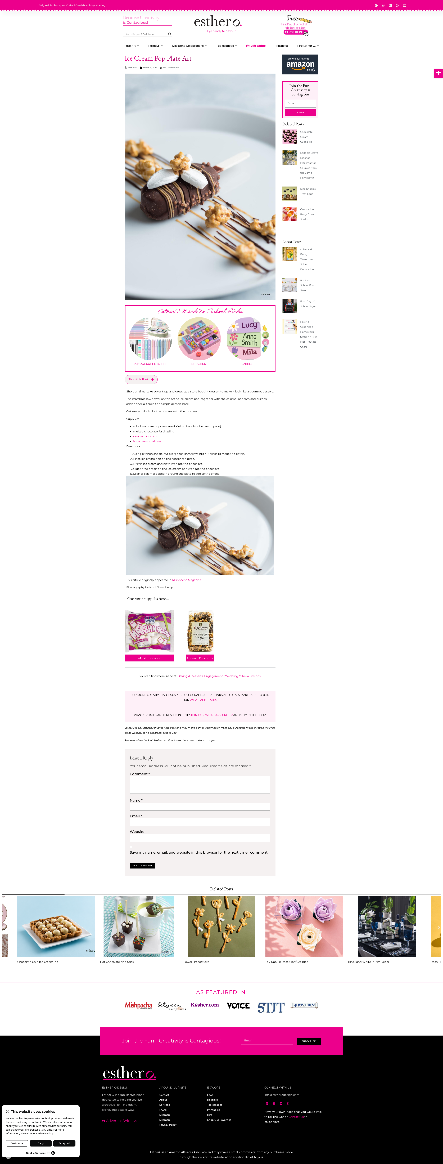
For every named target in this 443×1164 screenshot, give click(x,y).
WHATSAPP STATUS (203, 700)
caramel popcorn (145, 436)
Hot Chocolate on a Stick (117, 962)
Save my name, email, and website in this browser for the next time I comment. (199, 852)
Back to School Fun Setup (307, 285)
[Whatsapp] (397, 5)
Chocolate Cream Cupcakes (306, 137)
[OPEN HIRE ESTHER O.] (318, 46)
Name (136, 800)
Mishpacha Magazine (186, 580)
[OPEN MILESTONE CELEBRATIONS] (206, 46)
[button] (438, 73)
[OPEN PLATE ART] (138, 46)
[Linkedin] (390, 5)
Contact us (296, 1116)
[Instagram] (383, 5)
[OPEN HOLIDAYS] (161, 46)
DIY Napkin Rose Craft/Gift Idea (286, 962)
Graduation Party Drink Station (307, 214)
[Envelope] (404, 5)
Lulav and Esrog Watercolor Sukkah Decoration (307, 259)
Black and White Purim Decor (368, 962)
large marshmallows (147, 441)
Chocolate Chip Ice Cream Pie (37, 962)
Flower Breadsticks (196, 962)
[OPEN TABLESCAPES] (236, 46)
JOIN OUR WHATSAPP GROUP (212, 715)
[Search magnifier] (169, 34)
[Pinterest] (376, 5)
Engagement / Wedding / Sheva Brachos (232, 676)
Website (137, 831)
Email (136, 816)
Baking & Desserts (190, 676)
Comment (140, 774)
